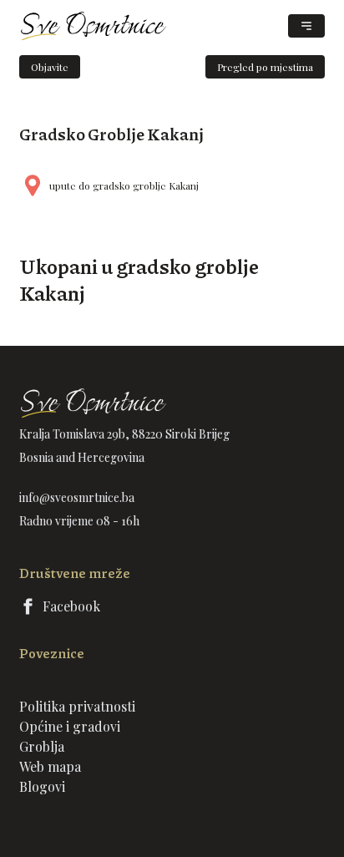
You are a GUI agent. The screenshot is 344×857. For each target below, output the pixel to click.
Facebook (71, 606)
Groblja (41, 746)
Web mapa (50, 766)
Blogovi (42, 786)
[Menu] (306, 26)
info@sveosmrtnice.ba (76, 497)
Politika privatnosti (77, 706)
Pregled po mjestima (265, 67)
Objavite (49, 67)
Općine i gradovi (69, 726)
